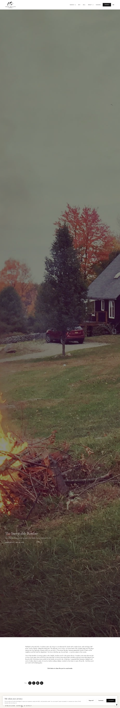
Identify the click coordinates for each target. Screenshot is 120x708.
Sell (84, 5)
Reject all (91, 700)
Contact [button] (106, 4)
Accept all (110, 700)
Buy (79, 5)
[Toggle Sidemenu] (113, 4)
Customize (100, 700)
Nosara (98, 5)
